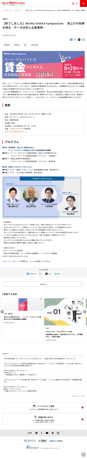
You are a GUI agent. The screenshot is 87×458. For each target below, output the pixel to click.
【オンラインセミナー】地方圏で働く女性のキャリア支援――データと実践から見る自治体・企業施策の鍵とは (42, 380)
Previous (2, 311)
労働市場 (16, 45)
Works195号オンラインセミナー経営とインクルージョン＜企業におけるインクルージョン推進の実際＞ (21, 389)
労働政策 (7, 45)
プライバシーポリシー (10, 261)
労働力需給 (34, 45)
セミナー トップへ (79, 396)
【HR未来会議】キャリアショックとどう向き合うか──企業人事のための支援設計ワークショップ (39, 358)
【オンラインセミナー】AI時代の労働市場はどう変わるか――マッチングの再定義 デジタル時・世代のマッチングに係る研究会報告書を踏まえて (42, 364)
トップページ (6, 10)
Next (84, 311)
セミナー (18, 10)
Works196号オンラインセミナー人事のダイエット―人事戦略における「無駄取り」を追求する (20, 372)
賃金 (25, 45)
